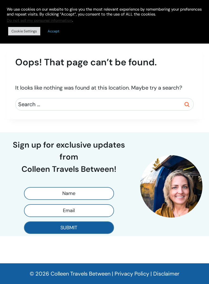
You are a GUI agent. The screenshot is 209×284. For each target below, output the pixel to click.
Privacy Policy (132, 273)
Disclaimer (166, 273)
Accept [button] (53, 31)
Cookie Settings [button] (24, 31)
